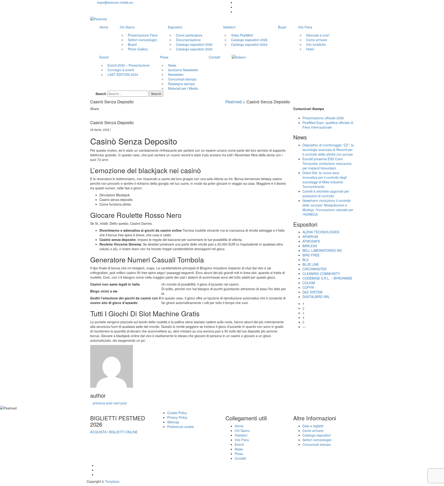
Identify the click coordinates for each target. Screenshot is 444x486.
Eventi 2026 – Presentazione (129, 65)
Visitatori (229, 27)
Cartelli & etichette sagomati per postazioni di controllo (325, 193)
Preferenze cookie (180, 426)
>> (304, 326)
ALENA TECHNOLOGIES (320, 232)
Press (164, 57)
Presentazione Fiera (142, 35)
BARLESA (309, 245)
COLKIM (308, 282)
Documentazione (188, 39)
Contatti (214, 57)
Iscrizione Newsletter (183, 70)
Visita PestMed (242, 35)
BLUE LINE (310, 264)
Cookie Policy (177, 412)
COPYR (308, 287)
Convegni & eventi (121, 70)
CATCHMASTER (314, 269)
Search (101, 93)
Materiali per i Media (183, 88)
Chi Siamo (127, 27)
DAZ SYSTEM (312, 292)
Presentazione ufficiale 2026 (323, 118)
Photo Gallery (138, 49)
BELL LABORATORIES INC (322, 250)
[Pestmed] (98, 18)
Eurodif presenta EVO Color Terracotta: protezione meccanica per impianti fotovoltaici (327, 163)
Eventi (103, 57)
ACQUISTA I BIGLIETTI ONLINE (114, 432)
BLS (305, 259)
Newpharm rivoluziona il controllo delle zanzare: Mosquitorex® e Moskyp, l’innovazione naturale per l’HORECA (327, 207)
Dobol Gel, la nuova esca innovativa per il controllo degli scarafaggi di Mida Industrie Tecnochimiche (324, 179)
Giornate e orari (317, 35)
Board (132, 44)
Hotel (310, 49)
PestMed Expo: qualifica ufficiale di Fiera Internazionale (327, 124)
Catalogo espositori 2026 (194, 44)
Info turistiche (316, 44)
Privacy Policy (177, 417)
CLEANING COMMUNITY (321, 273)
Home (103, 27)
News (172, 65)
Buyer (282, 27)
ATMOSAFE (311, 241)
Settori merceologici (142, 39)
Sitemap (173, 422)
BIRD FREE (311, 255)
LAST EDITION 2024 (123, 74)
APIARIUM (310, 236)
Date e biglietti (312, 426)
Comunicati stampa (182, 79)
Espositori (175, 27)
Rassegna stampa (181, 83)
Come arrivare (316, 39)
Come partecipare (189, 35)
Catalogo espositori (316, 435)
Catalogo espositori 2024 (194, 49)
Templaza (112, 481)
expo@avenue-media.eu (115, 2)
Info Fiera (305, 27)
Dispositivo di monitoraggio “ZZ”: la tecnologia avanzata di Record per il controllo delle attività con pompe (328, 150)
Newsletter (176, 74)
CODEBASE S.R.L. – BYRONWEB (327, 278)
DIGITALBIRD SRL (316, 296)
